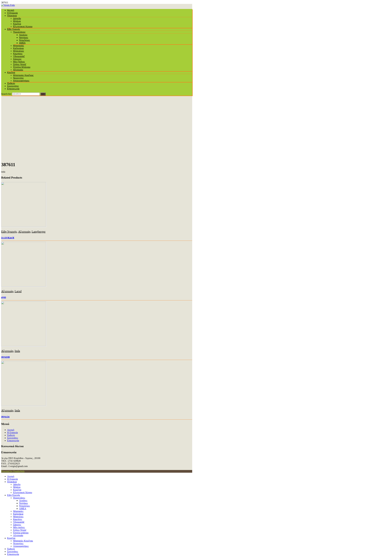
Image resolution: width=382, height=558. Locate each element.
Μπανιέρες (18, 51)
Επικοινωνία (13, 88)
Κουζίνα (17, 24)
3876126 (5, 416)
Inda (17, 350)
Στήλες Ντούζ (19, 64)
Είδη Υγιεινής (13, 29)
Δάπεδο (17, 18)
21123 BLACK (7, 237)
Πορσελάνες (19, 32)
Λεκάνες (23, 35)
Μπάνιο (17, 21)
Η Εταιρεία (12, 13)
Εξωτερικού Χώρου (22, 26)
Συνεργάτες (13, 86)
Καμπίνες (18, 53)
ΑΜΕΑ (22, 43)
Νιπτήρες (23, 37)
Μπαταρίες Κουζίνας (23, 75)
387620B (5, 356)
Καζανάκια (18, 48)
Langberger (39, 231)
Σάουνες (17, 59)
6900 (3, 297)
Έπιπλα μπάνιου (21, 67)
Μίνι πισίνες (19, 61)
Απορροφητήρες (21, 80)
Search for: (6, 94)
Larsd (18, 291)
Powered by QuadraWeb (12, 471)
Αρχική (10, 10)
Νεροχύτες (18, 78)
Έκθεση (11, 83)
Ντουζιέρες (24, 40)
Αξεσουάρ (18, 69)
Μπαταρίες (18, 45)
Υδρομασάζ (19, 56)
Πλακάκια (12, 15)
